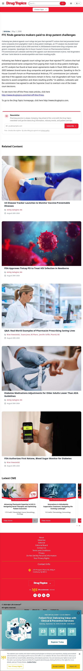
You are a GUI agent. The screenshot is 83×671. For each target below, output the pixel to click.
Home (26, 610)
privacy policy (45, 130)
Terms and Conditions (41, 550)
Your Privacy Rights (41, 558)
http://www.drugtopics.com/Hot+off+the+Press (23, 95)
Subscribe (70, 126)
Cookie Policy (31, 662)
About (41, 537)
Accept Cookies (58, 666)
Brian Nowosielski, (13, 335)
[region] (41, 660)
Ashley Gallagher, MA (14, 210)
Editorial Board (41, 545)
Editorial (41, 542)
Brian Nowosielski (13, 462)
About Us (35, 610)
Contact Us (41, 548)
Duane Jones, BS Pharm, (29, 335)
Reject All (73, 666)
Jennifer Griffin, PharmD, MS (49, 335)
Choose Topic (39, 9)
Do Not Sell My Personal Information (41, 555)
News (45, 610)
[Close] (79, 654)
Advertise (41, 540)
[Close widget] (78, 612)
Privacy (41, 553)
